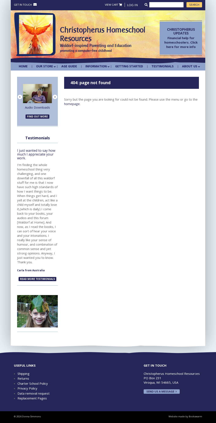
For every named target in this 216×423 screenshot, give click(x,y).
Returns (23, 378)
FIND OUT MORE (37, 116)
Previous (20, 97)
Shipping (24, 373)
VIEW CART (112, 5)
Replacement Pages (32, 398)
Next (55, 97)
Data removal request (34, 393)
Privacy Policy (27, 388)
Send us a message (160, 391)
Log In (132, 5)
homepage (72, 104)
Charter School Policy (33, 383)
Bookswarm (195, 416)
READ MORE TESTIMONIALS (37, 279)
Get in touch (23, 5)
